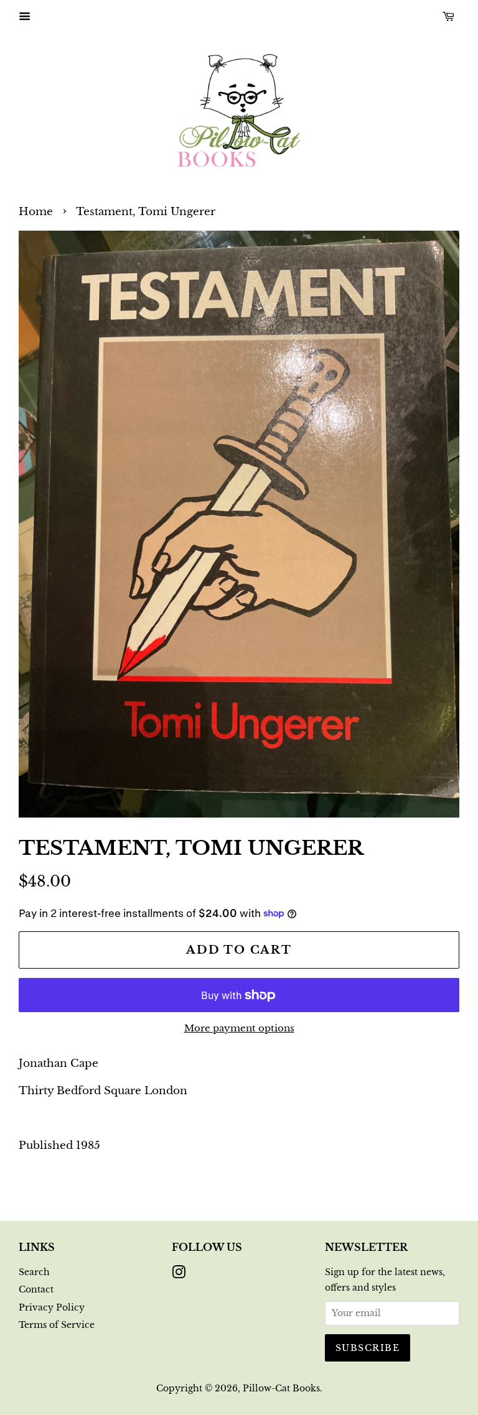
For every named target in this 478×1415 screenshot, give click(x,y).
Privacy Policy (52, 1307)
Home (36, 211)
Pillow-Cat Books (281, 1388)
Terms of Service (57, 1324)
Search (34, 1272)
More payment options (239, 1028)
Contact (36, 1289)
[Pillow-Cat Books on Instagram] (178, 1274)
